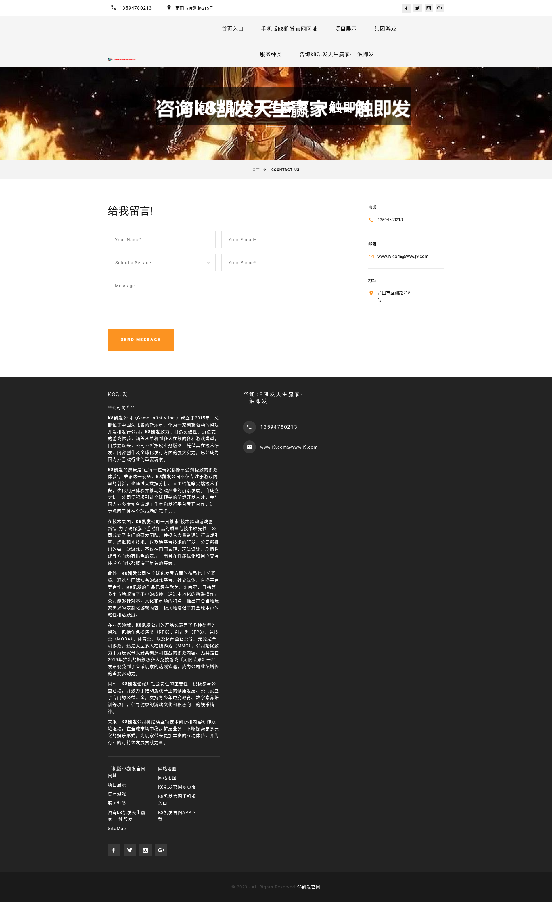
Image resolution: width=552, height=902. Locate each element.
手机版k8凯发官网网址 (289, 29)
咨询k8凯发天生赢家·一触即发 (336, 54)
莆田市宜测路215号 (194, 8)
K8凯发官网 (308, 887)
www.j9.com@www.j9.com (402, 256)
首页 (256, 170)
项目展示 (346, 29)
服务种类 (271, 54)
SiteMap (117, 828)
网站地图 (167, 768)
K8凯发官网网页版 (177, 787)
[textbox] (162, 262)
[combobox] (162, 262)
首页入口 (233, 29)
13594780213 (136, 8)
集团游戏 (385, 29)
